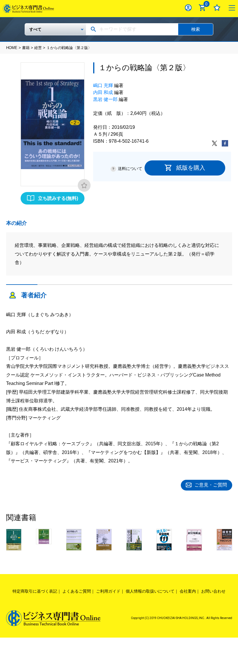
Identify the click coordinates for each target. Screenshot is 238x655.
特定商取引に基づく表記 (34, 591)
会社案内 (188, 591)
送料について (130, 168)
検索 (195, 29)
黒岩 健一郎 (105, 99)
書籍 (26, 48)
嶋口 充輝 (103, 85)
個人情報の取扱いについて (150, 591)
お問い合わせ (213, 591)
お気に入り (217, 7)
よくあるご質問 (76, 591)
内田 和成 (103, 92)
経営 (38, 48)
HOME (11, 48)
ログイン (188, 7)
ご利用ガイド (108, 591)
